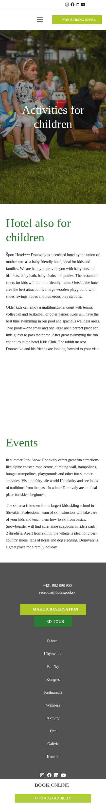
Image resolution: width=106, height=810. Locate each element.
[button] (96, 5)
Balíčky (53, 666)
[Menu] (40, 20)
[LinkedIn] (77, 4)
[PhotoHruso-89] (53, 393)
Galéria (53, 744)
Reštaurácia (53, 692)
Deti (53, 731)
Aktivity (53, 718)
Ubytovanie (53, 654)
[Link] (10, 20)
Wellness (53, 705)
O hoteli (53, 641)
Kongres (53, 679)
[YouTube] (83, 4)
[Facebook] (72, 4)
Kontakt (53, 757)
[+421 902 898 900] (38, 585)
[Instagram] (67, 4)
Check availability (53, 798)
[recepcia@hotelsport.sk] (35, 592)
